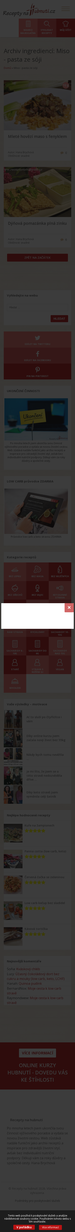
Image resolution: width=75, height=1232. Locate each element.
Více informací (50, 1227)
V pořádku (24, 1227)
